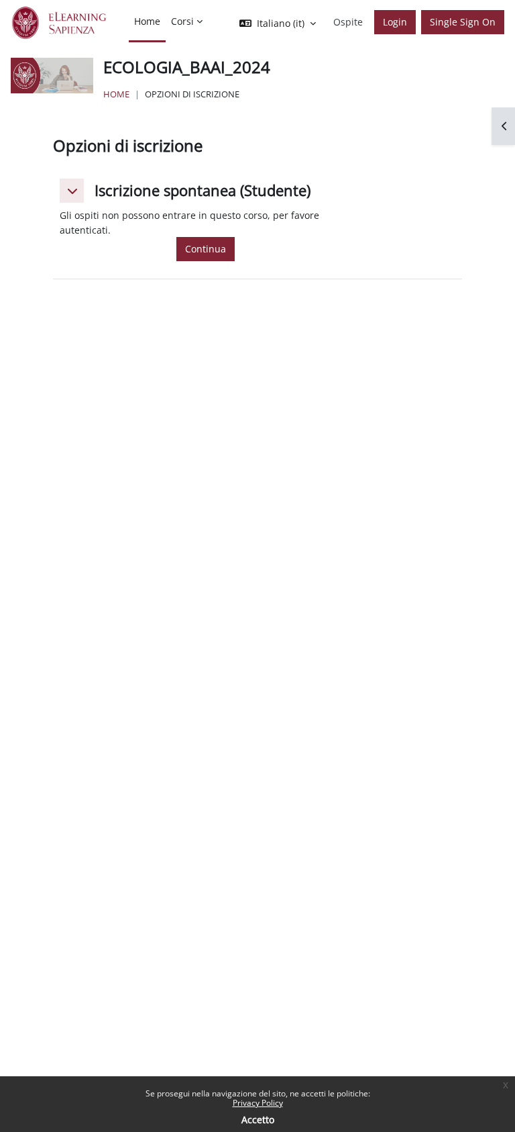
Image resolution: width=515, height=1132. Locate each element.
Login (395, 21)
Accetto (257, 1119)
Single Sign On (463, 21)
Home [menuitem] (147, 21)
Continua (205, 248)
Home (116, 94)
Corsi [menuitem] (182, 21)
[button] (72, 191)
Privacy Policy (258, 1103)
